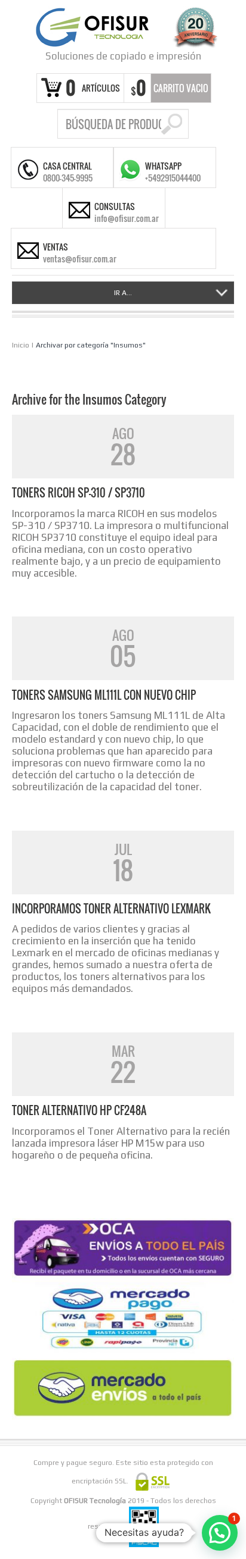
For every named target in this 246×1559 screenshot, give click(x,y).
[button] (220, 1533)
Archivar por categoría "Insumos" (91, 345)
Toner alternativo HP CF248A (79, 1110)
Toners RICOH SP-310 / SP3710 (78, 492)
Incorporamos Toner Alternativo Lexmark (111, 908)
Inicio (20, 345)
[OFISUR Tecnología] (123, 27)
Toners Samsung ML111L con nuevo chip (104, 695)
